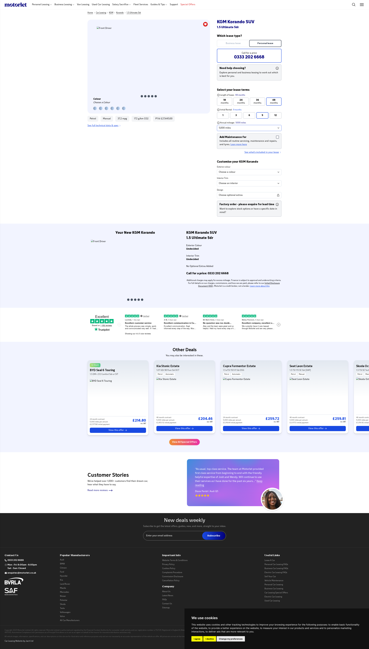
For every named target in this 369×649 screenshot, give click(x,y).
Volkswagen (65, 612)
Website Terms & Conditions (175, 560)
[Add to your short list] (205, 24)
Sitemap (166, 608)
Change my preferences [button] (231, 639)
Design (220, 190)
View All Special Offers (184, 442)
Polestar (63, 600)
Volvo (62, 616)
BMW (62, 564)
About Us (166, 592)
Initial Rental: (236, 110)
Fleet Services (140, 4)
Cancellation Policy (170, 581)
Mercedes (64, 592)
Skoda (62, 604)
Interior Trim (222, 178)
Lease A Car (269, 560)
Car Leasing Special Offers (276, 593)
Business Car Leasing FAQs (276, 568)
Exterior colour (223, 167)
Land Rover (65, 584)
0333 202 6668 (15, 560)
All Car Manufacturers (69, 620)
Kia (61, 580)
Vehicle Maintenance (273, 581)
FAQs (164, 600)
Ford (62, 572)
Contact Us (167, 604)
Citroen (63, 568)
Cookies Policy (168, 568)
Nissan (63, 596)
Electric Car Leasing (273, 597)
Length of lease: (231, 95)
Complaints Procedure (172, 573)
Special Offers (187, 4)
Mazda (63, 588)
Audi (62, 560)
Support (174, 4)
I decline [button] (210, 639)
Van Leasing (83, 4)
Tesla (62, 608)
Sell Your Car (270, 577)
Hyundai (63, 576)
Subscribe (213, 535)
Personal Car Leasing (273, 585)
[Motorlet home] (16, 5)
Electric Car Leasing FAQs (275, 573)
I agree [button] (197, 639)
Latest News (167, 596)
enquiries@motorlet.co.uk (21, 573)
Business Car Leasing (273, 589)
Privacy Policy (168, 564)
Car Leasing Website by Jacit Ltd (19, 641)
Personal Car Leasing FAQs (276, 564)
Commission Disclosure (172, 577)
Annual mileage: (238, 122)
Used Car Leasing (101, 4)
